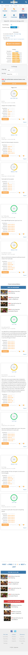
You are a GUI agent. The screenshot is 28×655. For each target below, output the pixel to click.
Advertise (14, 636)
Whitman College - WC (10, 36)
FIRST (4, 564)
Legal (22, 643)
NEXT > (23, 564)
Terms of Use (22, 639)
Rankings (5, 643)
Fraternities (5, 639)
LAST (14, 567)
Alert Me (14, 83)
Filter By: (4, 69)
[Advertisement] (14, 546)
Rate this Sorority (14, 44)
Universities (5, 636)
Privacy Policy (22, 641)
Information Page (17, 34)
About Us (22, 636)
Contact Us (14, 641)
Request (14, 639)
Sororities (6, 641)
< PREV (9, 564)
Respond (5, 119)
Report (24, 122)
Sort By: (4, 73)
